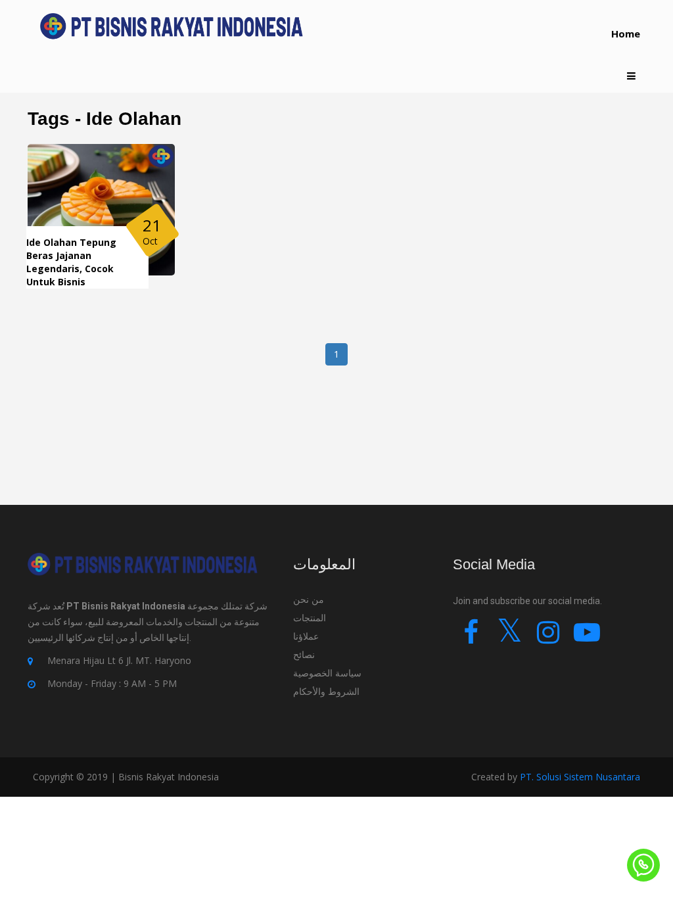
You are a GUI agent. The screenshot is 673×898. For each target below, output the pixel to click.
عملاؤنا (306, 636)
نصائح (305, 654)
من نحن (308, 599)
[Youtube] (587, 638)
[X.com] (510, 638)
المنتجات (309, 617)
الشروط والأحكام (326, 691)
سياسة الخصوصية (327, 673)
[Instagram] (548, 638)
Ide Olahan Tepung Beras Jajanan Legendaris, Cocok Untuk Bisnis (71, 262)
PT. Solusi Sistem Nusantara (580, 776)
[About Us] (143, 574)
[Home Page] (171, 26)
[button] (631, 76)
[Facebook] (471, 638)
